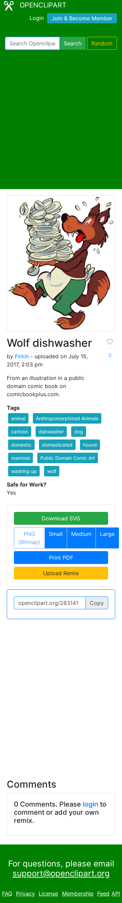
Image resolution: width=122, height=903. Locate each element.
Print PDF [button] (61, 557)
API (115, 893)
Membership (78, 893)
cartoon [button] (19, 431)
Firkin (22, 356)
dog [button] (78, 431)
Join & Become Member (82, 18)
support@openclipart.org (61, 873)
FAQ (7, 893)
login (90, 804)
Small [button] (56, 533)
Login (36, 18)
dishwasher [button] (51, 431)
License (48, 893)
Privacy (25, 893)
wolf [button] (51, 471)
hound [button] (90, 445)
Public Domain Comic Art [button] (67, 458)
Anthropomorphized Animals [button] (67, 418)
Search (72, 43)
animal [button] (18, 418)
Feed (103, 893)
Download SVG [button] (61, 518)
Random (102, 43)
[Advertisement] (61, 119)
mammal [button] (20, 458)
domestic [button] (21, 445)
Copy (97, 603)
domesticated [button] (57, 445)
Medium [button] (81, 533)
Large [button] (107, 533)
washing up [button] (24, 471)
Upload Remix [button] (61, 573)
